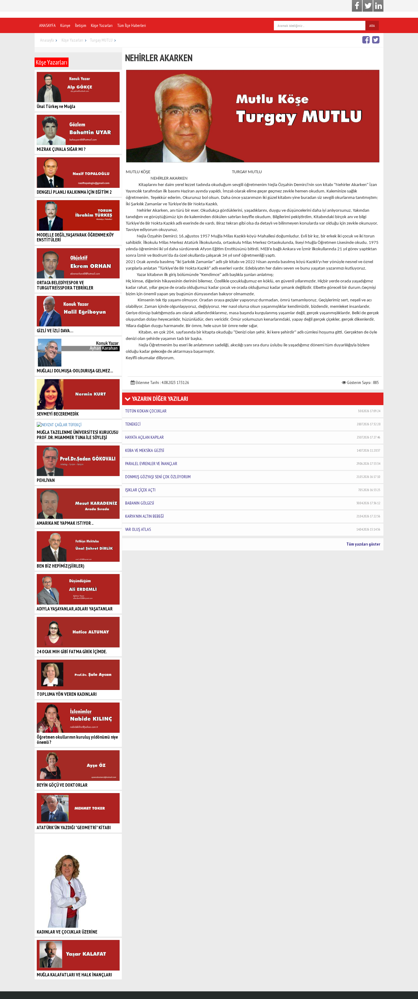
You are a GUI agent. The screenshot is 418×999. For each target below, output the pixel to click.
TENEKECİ (252, 424)
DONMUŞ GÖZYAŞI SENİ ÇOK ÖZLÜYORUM (252, 476)
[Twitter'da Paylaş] (376, 39)
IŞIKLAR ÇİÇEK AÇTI (252, 490)
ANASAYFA (47, 25)
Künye (65, 25)
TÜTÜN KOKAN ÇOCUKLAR (252, 411)
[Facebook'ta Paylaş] (366, 39)
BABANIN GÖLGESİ (252, 503)
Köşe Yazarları (102, 25)
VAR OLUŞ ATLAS (252, 529)
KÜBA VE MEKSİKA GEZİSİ (252, 450)
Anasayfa (47, 40)
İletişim (80, 25)
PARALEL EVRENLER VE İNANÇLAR (252, 463)
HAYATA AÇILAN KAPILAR (252, 437)
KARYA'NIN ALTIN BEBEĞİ (252, 516)
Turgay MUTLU (101, 40)
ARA (372, 25)
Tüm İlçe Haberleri (131, 25)
